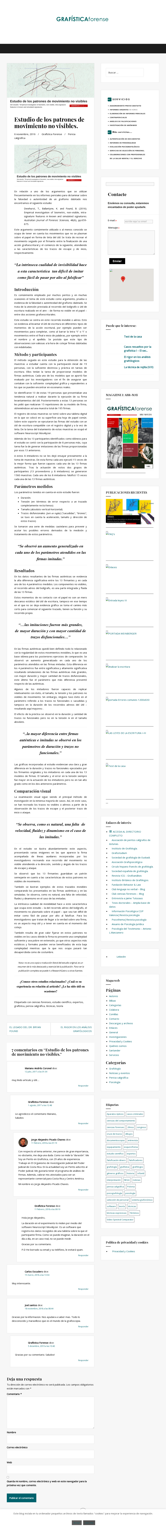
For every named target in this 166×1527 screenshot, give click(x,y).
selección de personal (118, 1199)
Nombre (11, 1432)
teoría (59, 1006)
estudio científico (61, 1002)
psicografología (114, 1193)
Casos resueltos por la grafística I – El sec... (137, 348)
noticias (136, 1179)
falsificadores (135, 1160)
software (111, 1206)
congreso (141, 1127)
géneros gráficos (115, 1173)
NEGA (127, 1179)
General (113, 1032)
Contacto (114, 1018)
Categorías (115, 1005)
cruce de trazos (114, 1133)
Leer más (89, 1523)
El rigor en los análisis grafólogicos (137, 359)
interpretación (114, 1179)
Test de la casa (133, 336)
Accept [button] (77, 1523)
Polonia (131, 1186)
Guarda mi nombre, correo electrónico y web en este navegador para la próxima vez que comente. (47, 1483)
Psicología (114, 1082)
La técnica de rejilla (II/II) (138, 367)
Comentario (14, 1394)
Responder (83, 1085)
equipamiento (114, 1146)
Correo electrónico (17, 1447)
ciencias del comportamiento (121, 1120)
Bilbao (112, 1000)
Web (9, 1462)
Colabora (114, 1009)
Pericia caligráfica (118, 1077)
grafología (112, 1166)
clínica (131, 1127)
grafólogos (137, 1166)
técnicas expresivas (116, 1212)
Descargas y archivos (121, 1023)
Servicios (114, 1055)
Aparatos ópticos (115, 1114)
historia (130, 1173)
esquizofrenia (131, 1146)
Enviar (117, 261)
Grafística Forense (52, 134)
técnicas (50, 1006)
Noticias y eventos (119, 1073)
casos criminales (135, 1114)
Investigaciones (118, 1036)
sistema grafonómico (142, 1199)
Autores (113, 996)
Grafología (115, 1068)
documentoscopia (115, 1140)
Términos (134, 1212)
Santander (114, 1050)
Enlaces (113, 1027)
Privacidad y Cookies (120, 1041)
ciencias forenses (41, 1002)
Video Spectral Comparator (120, 1219)
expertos (78, 1002)
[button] (123, 279)
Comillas (113, 1014)
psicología (130, 1193)
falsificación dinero (116, 1160)
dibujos (129, 1133)
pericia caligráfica (35, 1006)
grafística (19, 1006)
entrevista (133, 1140)
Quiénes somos (118, 1045)
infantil (140, 1173)
